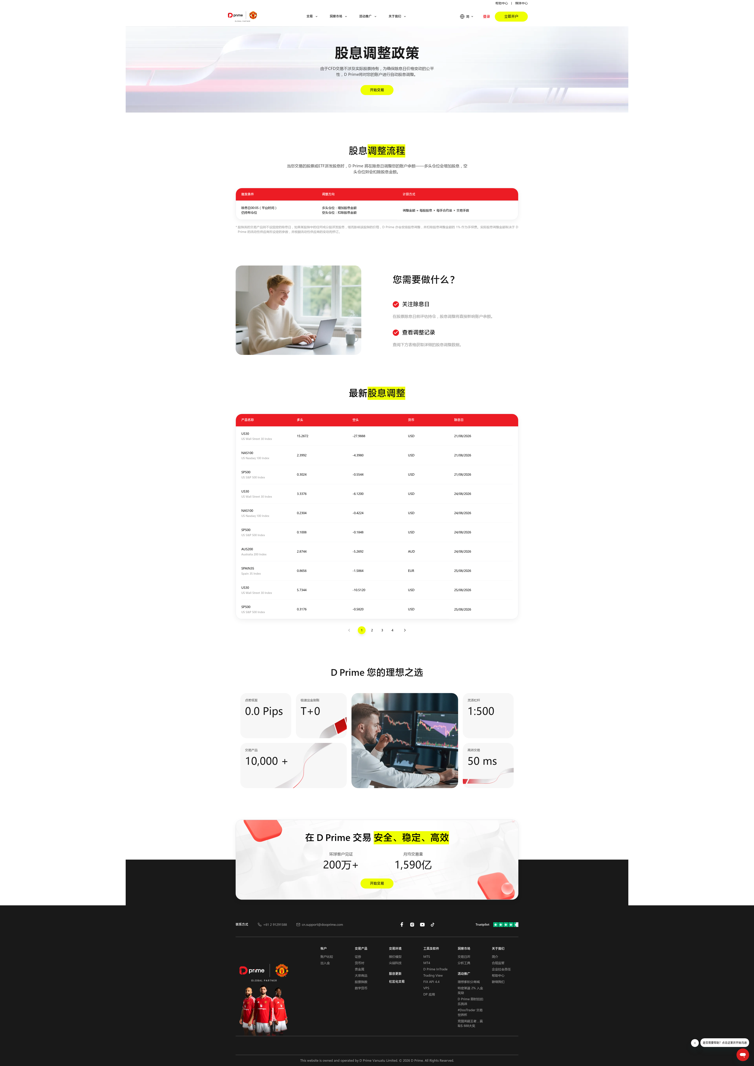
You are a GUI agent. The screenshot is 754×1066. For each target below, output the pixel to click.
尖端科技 (395, 963)
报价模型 (395, 956)
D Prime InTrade (435, 969)
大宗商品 (361, 975)
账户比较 (326, 956)
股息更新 (395, 974)
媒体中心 (521, 3)
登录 (486, 16)
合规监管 (498, 963)
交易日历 (464, 956)
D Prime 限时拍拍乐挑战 (470, 1001)
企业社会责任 (501, 969)
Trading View (433, 975)
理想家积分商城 (469, 982)
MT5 (426, 956)
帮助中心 (501, 3)
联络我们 (498, 982)
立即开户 (511, 16)
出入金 (325, 963)
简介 (495, 956)
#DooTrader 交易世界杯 (470, 1012)
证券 (358, 956)
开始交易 (377, 90)
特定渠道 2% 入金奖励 (470, 990)
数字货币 (361, 988)
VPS (426, 988)
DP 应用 (429, 994)
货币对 (359, 963)
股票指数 (361, 982)
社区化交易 (397, 981)
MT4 (426, 963)
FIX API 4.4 (431, 982)
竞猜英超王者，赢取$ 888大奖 (470, 1023)
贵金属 (359, 969)
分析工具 (464, 963)
